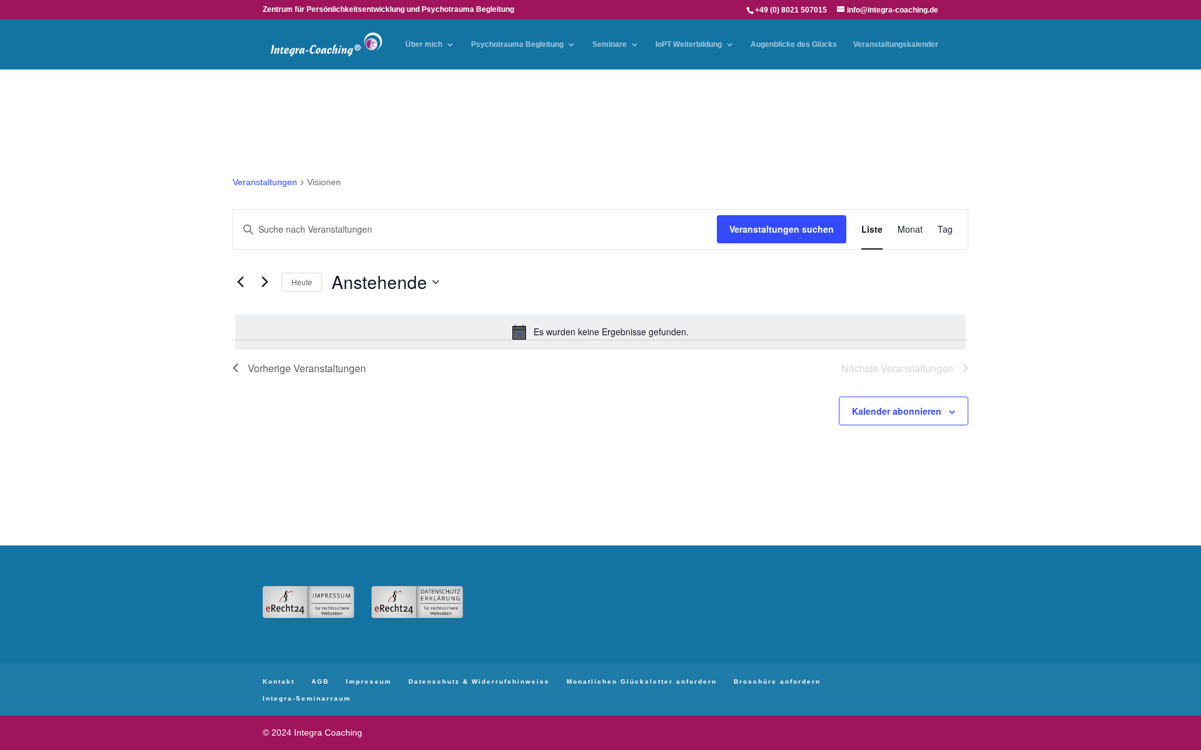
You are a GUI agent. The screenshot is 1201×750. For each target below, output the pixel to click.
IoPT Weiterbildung (689, 44)
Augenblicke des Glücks (794, 44)
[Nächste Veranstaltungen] (264, 282)
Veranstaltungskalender (895, 44)
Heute (301, 281)
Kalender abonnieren (896, 411)
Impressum (369, 681)
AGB (320, 681)
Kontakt (279, 681)
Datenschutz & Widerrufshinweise (479, 681)
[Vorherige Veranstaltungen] (240, 282)
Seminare (609, 44)
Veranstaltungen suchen (781, 229)
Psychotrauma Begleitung (517, 44)
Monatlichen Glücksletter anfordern (642, 681)
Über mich (423, 44)
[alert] (600, 332)
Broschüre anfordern (777, 681)
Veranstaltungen (265, 182)
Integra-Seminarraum (307, 698)
